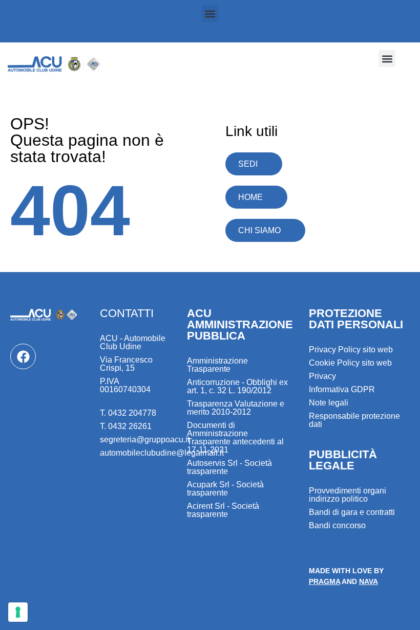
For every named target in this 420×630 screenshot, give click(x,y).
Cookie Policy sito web (350, 362)
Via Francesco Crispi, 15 (126, 363)
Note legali (328, 402)
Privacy (322, 376)
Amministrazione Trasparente (217, 364)
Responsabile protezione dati (354, 420)
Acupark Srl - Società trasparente (225, 488)
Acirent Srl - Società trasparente (223, 510)
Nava (368, 581)
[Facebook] (23, 356)
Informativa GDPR (342, 389)
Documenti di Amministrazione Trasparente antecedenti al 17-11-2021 (235, 437)
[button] (210, 13)
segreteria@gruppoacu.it (145, 439)
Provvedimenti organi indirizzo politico (347, 494)
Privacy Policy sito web (351, 349)
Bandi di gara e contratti (352, 512)
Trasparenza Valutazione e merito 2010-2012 (235, 407)
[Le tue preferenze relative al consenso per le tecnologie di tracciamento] (18, 612)
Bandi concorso (337, 525)
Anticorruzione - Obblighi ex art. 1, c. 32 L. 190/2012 (237, 386)
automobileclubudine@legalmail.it (162, 452)
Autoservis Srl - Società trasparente (229, 467)
